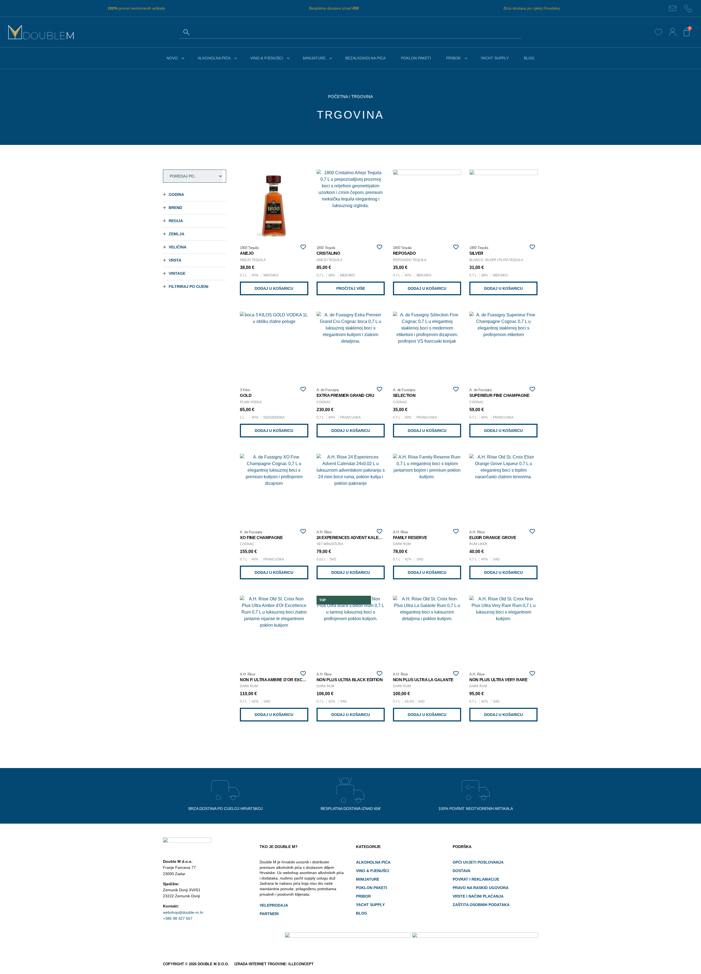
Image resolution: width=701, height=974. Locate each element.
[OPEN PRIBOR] (465, 58)
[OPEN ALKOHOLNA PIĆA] (235, 58)
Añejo (247, 253)
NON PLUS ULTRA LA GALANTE (423, 680)
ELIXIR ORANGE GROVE (492, 537)
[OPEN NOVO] (183, 58)
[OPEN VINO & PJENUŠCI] (288, 58)
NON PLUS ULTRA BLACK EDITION (350, 680)
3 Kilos (245, 390)
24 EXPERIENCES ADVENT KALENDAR (353, 537)
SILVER (476, 253)
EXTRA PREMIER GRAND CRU (345, 395)
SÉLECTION (404, 395)
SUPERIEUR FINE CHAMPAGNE (499, 395)
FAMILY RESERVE (410, 537)
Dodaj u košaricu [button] (274, 288)
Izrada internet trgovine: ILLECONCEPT (274, 964)
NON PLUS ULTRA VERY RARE (498, 680)
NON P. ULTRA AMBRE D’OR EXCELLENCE (280, 680)
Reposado (404, 253)
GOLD (245, 395)
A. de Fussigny (328, 390)
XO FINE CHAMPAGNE (261, 537)
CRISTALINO (328, 253)
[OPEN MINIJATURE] (330, 58)
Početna (338, 96)
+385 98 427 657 (178, 918)
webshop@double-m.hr (183, 912)
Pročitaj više (350, 288)
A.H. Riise (324, 532)
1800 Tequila (249, 248)
